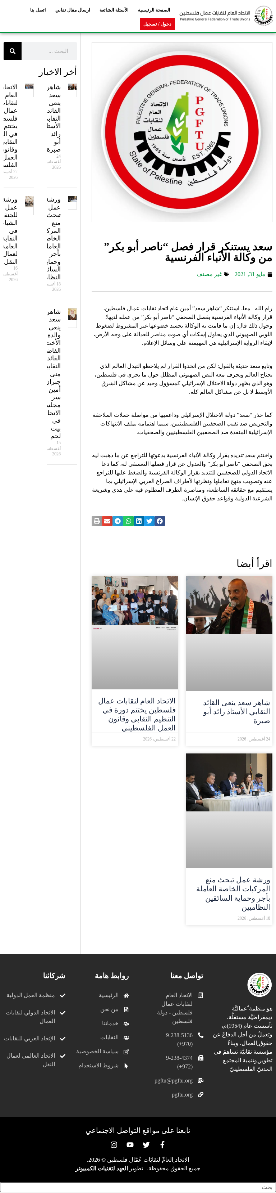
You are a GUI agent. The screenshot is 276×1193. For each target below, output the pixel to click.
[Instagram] (114, 1145)
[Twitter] (146, 1145)
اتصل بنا (38, 10)
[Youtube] (130, 1145)
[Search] (13, 51)
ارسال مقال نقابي (72, 10)
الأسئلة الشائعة (114, 10)
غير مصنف (209, 274)
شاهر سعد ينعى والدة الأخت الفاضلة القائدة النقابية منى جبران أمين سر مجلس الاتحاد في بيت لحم (51, 374)
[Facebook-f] (162, 1145)
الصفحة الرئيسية (154, 10)
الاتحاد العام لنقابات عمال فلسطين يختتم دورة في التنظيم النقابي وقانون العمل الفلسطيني (137, 715)
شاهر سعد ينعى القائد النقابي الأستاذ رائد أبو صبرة (236, 711)
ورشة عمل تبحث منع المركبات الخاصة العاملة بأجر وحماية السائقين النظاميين (233, 893)
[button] (160, 521)
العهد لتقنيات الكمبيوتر (101, 1168)
